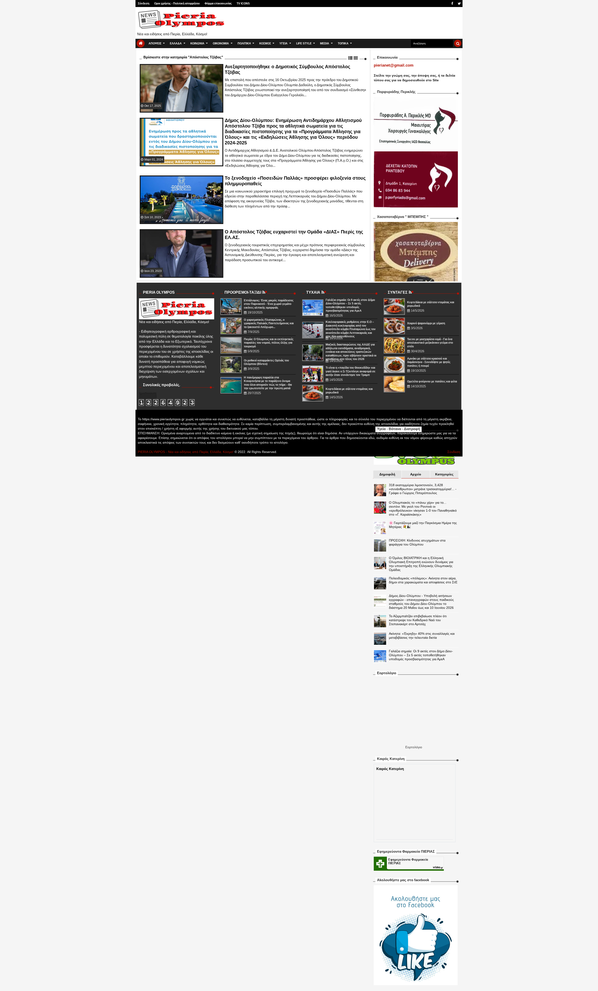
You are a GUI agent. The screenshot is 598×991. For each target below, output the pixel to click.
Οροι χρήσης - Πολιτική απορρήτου (177, 3)
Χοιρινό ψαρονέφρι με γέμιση (426, 323)
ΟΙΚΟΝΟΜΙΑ (221, 43)
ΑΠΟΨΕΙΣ (155, 43)
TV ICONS (243, 3)
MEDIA (324, 43)
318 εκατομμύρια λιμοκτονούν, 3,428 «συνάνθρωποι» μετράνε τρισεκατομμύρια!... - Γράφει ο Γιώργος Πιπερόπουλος (422, 489)
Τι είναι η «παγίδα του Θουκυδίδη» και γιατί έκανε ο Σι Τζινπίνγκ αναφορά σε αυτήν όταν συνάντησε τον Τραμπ (350, 371)
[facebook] (452, 3)
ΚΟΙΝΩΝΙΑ (197, 43)
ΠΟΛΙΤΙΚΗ (244, 43)
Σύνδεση (143, 3)
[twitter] (459, 3)
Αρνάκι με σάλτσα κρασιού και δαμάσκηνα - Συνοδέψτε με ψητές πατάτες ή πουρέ (428, 362)
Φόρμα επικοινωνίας (218, 3)
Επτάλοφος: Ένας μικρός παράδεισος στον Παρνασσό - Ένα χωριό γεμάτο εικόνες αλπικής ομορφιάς (268, 304)
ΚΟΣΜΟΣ (265, 43)
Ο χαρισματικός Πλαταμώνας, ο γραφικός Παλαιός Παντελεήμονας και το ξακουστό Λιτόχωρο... (269, 323)
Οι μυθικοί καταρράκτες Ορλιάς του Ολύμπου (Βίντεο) (266, 362)
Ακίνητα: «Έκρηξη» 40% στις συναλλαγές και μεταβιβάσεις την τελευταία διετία (422, 635)
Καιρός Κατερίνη (390, 769)
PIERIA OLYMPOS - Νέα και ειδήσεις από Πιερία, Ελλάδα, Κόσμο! (186, 452)
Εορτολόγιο (413, 747)
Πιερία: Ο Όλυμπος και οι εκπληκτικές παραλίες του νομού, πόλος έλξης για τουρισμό (268, 343)
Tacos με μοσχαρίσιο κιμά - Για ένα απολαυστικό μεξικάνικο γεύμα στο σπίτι (430, 343)
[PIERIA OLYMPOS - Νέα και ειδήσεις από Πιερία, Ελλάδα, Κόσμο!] (141, 43)
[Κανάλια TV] (437, 3)
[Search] (457, 43)
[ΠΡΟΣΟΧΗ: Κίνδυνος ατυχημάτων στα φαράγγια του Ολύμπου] (380, 545)
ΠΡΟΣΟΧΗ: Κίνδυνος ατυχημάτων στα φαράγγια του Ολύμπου (417, 542)
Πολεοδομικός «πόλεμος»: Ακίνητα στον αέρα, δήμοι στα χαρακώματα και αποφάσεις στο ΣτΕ (423, 580)
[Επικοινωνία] (444, 3)
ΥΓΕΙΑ (283, 43)
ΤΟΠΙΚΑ (343, 43)
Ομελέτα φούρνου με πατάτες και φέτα (432, 381)
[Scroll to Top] (592, 982)
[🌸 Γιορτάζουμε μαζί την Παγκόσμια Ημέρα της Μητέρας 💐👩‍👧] (380, 528)
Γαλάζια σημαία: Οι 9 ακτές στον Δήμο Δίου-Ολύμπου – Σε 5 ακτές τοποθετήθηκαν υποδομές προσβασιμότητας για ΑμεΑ (421, 655)
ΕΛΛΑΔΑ (176, 43)
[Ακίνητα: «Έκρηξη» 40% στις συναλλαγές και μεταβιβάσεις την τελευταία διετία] (380, 639)
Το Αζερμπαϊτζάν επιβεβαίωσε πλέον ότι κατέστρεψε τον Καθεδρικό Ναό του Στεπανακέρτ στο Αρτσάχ (418, 620)
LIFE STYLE (304, 43)
